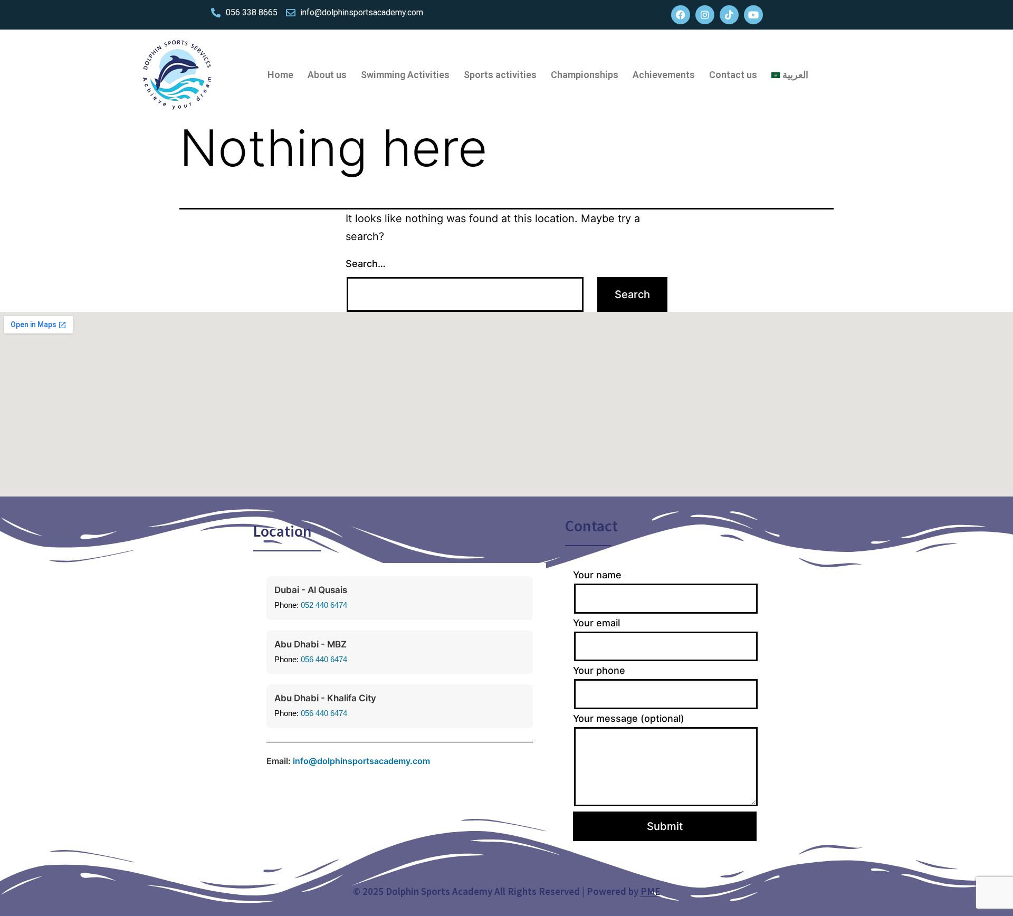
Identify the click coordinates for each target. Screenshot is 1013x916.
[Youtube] (753, 14)
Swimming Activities (405, 74)
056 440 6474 (324, 659)
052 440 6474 (324, 604)
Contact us (733, 74)
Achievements (664, 74)
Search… (366, 263)
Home (280, 74)
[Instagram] (704, 14)
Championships (584, 74)
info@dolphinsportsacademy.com (361, 761)
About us (327, 74)
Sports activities (500, 74)
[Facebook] (680, 14)
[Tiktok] (729, 14)
